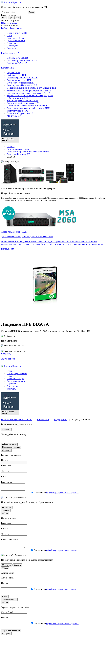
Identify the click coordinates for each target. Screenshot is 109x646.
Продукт (5, 460)
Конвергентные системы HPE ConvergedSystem (30, 95)
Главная (10, 146)
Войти (4, 28)
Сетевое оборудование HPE (20, 83)
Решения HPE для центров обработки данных (29, 90)
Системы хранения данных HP (22, 60)
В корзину (6, 353)
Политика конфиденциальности (16, 419)
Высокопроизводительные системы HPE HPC (29, 93)
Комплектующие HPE (17, 111)
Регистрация (16, 28)
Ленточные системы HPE (19, 80)
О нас (9, 35)
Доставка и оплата (16, 40)
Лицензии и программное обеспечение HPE (28, 108)
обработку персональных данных (62, 492)
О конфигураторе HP (17, 33)
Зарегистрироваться (11, 631)
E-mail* (4, 528)
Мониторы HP (14, 116)
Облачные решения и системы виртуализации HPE (31, 88)
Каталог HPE (7, 68)
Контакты (11, 48)
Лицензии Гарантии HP (18, 154)
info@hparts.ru (60, 419)
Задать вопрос (8, 359)
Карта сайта (43, 419)
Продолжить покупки (11, 447)
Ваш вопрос (7, 482)
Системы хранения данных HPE (22, 77)
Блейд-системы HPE (17, 75)
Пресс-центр (13, 45)
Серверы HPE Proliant (17, 58)
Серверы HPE (13, 72)
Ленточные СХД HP (17, 63)
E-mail (4, 476)
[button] (5, 249)
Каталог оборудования (18, 149)
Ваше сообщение (9, 539)
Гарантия (11, 43)
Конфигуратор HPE (10, 53)
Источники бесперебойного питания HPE (27, 105)
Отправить (6, 507)
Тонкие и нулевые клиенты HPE (22, 100)
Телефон (5, 471)
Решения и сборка (15, 38)
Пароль (4, 583)
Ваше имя (6, 465)
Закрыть (5, 510)
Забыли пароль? (9, 599)
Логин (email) (7, 578)
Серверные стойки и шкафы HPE (23, 103)
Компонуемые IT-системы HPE (22, 85)
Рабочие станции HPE (17, 98)
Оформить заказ (9, 23)
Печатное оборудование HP (20, 113)
